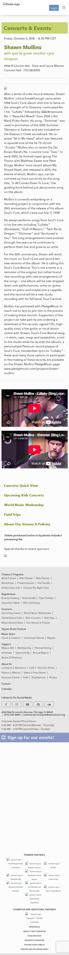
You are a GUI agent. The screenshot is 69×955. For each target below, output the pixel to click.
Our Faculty (44, 583)
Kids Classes (26, 578)
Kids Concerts (33, 617)
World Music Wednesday (24, 504)
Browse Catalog (10, 598)
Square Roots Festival (13, 629)
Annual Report (41, 652)
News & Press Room (35, 672)
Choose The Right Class (36, 587)
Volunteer (6, 652)
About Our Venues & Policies (27, 523)
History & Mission (11, 672)
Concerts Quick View (21, 485)
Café (31, 667)
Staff (25, 677)
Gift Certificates (31, 602)
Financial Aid (29, 598)
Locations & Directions (13, 667)
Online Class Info (10, 587)
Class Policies (46, 598)
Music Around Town (12, 622)
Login (54, 8)
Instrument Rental (34, 638)
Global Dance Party (11, 617)
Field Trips (12, 514)
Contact (5, 683)
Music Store (8, 634)
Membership (24, 648)
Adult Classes (8, 578)
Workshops (7, 583)
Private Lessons (25, 583)
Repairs (51, 638)
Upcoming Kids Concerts (24, 495)
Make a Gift (7, 648)
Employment (39, 677)
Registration (8, 594)
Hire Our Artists (46, 667)
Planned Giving (43, 648)
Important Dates (10, 602)
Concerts (6, 609)
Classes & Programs (12, 574)
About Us (6, 664)
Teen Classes (42, 578)
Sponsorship (22, 652)
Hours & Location (11, 638)
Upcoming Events (11, 613)
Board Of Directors (11, 657)
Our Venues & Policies (38, 622)
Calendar (6, 689)
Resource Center (10, 677)
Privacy (53, 677)
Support (6, 644)
